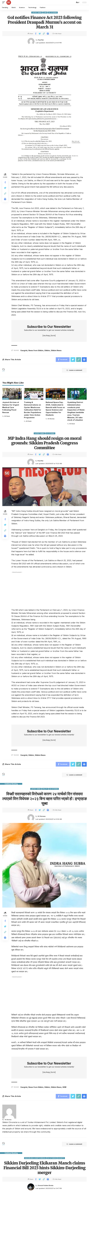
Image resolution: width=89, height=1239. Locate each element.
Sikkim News (56, 350)
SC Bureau (51, 419)
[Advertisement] (49, 589)
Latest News (37, 12)
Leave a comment (75, 370)
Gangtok (23, 350)
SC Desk (7, 416)
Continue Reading (11, 784)
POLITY (45, 789)
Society (61, 1158)
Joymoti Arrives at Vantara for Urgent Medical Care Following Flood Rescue (10, 407)
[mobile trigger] (4, 2)
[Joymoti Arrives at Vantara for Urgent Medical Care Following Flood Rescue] (12, 394)
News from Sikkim (35, 350)
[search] (73, 2)
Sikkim (47, 350)
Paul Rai (41, 40)
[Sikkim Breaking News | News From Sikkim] (8, 2)
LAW (45, 12)
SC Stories (53, 12)
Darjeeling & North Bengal (35, 1158)
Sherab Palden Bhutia (45, 1185)
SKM (64, 1087)
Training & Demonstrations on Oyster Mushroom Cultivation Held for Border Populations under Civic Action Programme (32, 410)
